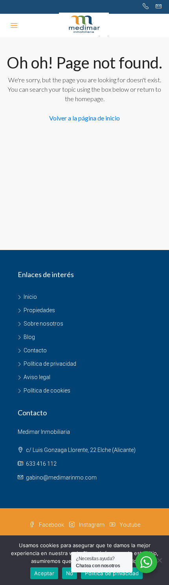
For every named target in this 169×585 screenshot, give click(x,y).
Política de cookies (47, 390)
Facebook (51, 525)
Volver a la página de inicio (84, 118)
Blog (29, 337)
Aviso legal (37, 377)
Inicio (30, 297)
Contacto (35, 350)
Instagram (91, 525)
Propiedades (39, 310)
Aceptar (44, 573)
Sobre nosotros (43, 323)
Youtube (129, 525)
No (69, 573)
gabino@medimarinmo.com (61, 477)
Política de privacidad (50, 364)
